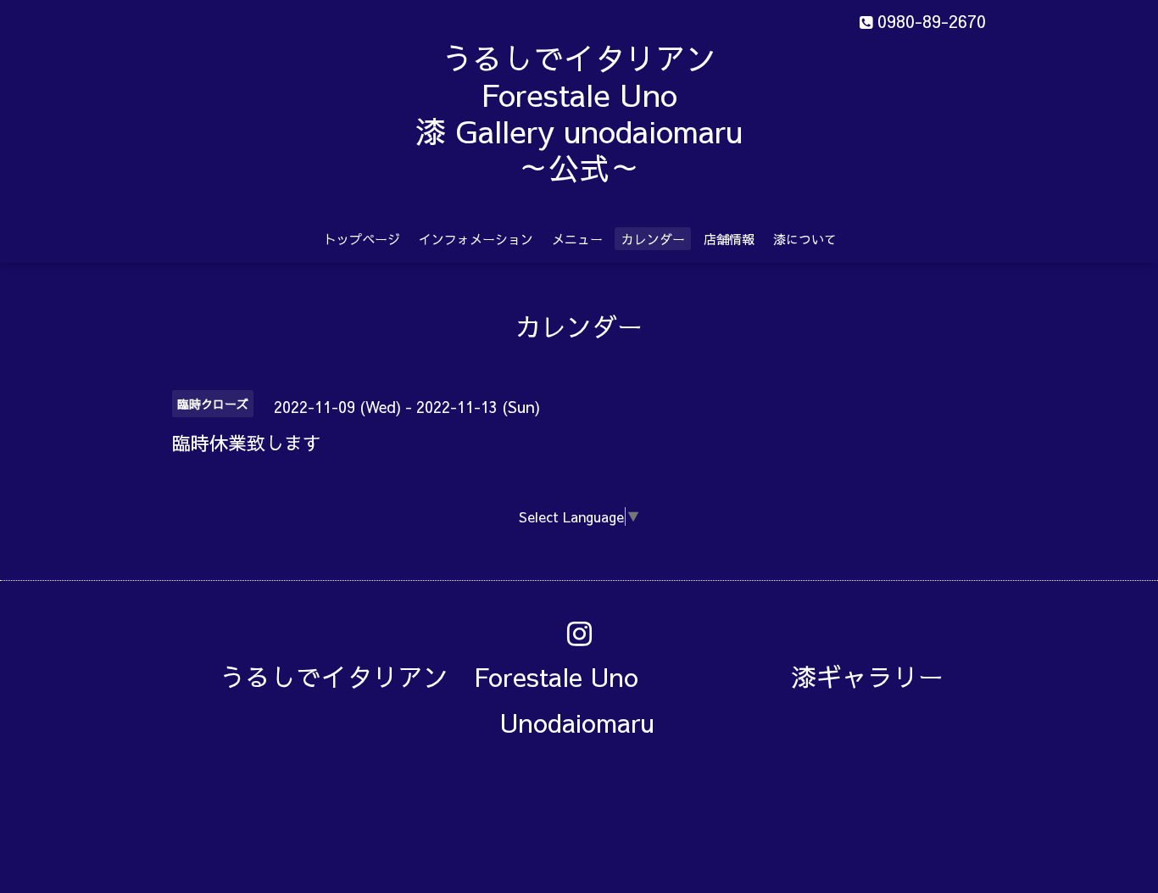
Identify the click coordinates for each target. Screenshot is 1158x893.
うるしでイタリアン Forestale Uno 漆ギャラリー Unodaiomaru (594, 699)
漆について (805, 239)
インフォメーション (476, 239)
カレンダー (653, 239)
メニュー (577, 239)
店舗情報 (729, 239)
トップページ (362, 239)
